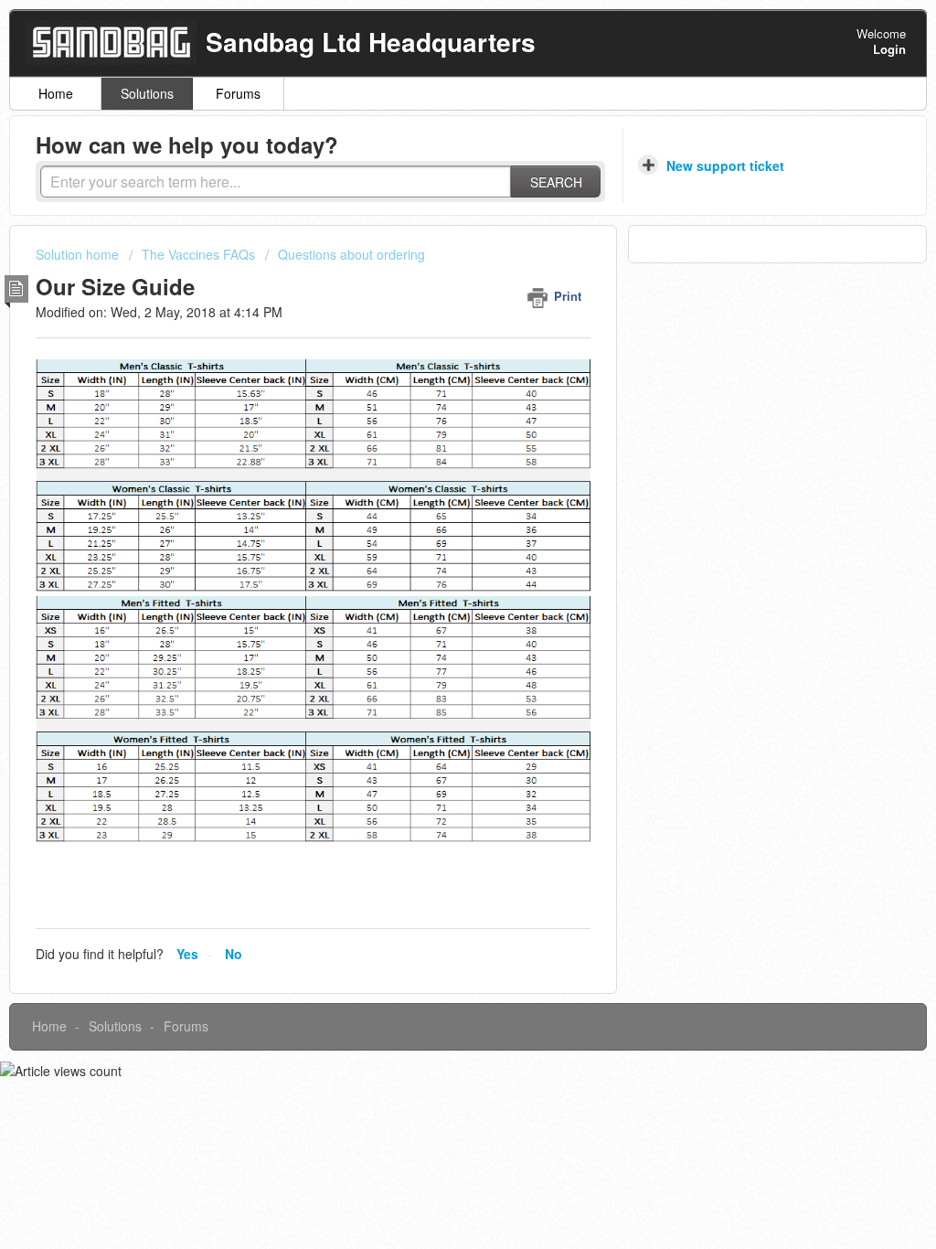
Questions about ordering (351, 254)
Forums (238, 93)
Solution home (79, 254)
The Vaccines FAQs (198, 254)
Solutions (147, 93)
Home (55, 93)
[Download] (434, 388)
